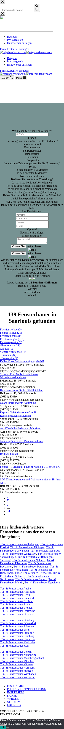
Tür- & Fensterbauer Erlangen (17, 626)
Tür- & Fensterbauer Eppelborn (42, 582)
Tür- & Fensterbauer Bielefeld (17, 598)
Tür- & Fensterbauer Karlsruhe (17, 642)
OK (3, 727)
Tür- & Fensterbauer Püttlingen (31, 566)
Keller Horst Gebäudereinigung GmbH (22, 361)
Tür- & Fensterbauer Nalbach (28, 560)
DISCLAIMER (16, 686)
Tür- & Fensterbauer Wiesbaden (18, 673)
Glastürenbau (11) (10, 345)
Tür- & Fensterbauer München (17, 661)
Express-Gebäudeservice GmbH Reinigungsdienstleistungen (18, 414)
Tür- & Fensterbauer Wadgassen (18, 553)
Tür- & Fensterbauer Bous (45, 550)
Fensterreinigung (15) (12, 339)
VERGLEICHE (16, 698)
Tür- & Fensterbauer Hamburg (17, 636)
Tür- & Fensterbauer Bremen (16, 607)
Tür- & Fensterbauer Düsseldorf (18, 623)
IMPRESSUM (15, 692)
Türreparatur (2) (9, 358)
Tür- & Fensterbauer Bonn (15, 604)
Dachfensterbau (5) (11, 329)
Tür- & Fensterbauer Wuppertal (17, 677)
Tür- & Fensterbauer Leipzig (16, 651)
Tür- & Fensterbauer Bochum (16, 601)
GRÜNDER (14, 705)
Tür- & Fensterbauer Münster (16, 664)
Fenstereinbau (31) (10, 335)
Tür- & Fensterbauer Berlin (15, 594)
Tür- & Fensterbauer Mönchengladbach (22, 658)
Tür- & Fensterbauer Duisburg (17, 620)
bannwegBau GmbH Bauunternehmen (21, 441)
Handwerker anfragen (19, 64)
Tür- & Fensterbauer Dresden (16, 614)
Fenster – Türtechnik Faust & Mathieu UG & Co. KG (30, 466)
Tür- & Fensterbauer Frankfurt (17, 632)
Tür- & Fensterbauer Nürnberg (17, 667)
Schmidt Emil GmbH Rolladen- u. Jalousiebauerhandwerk (19, 376)
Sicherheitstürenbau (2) (13, 351)
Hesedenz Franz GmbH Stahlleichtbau (21, 390)
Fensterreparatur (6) (11, 342)
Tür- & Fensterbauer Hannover (17, 639)
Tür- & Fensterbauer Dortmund (17, 610)
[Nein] (7, 727)
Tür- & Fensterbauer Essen (15, 629)
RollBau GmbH (9, 453)
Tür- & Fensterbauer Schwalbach (27, 549)
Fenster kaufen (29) (11, 332)
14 (8, 511)
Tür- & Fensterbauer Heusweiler (33, 572)
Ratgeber (12, 58)
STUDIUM (13, 701)
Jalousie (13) (7, 348)
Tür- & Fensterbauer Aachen (16, 588)
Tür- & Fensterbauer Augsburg (17, 591)
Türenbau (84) (8, 355)
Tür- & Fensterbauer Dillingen (27, 547)
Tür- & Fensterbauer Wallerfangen (19, 544)
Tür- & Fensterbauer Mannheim (18, 654)
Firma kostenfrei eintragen (14, 70)
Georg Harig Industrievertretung (18, 402)
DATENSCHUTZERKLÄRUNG (26, 689)
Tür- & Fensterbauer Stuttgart (16, 670)
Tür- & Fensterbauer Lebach (31, 579)
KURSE (12, 695)
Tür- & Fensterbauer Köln (14, 645)
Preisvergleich (15, 61)
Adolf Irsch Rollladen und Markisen (20, 428)
